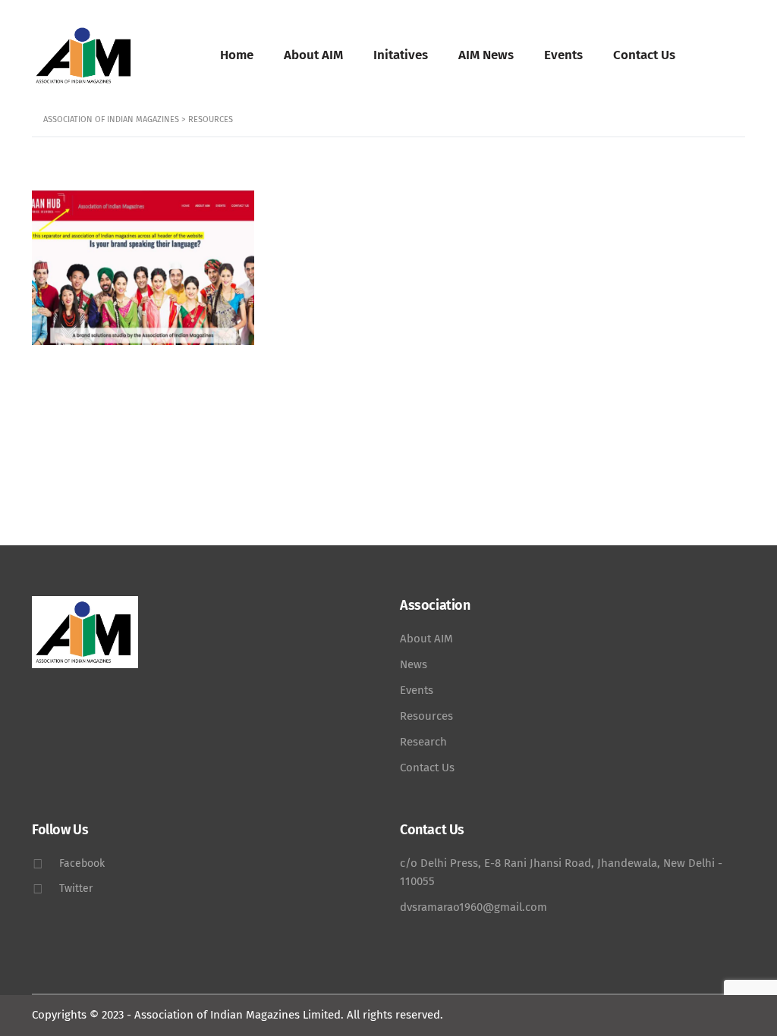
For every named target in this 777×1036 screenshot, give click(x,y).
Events (563, 55)
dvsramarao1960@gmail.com (473, 907)
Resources (426, 716)
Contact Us (644, 55)
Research (423, 742)
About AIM (313, 55)
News (413, 664)
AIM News (486, 55)
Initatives (400, 55)
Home (236, 55)
